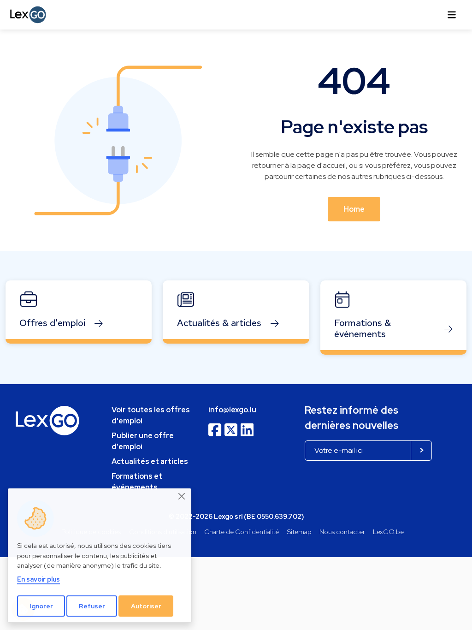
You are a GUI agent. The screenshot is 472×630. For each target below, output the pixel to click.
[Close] (182, 496)
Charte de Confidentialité (241, 531)
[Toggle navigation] (452, 15)
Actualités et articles (150, 461)
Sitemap (299, 531)
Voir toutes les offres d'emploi (151, 415)
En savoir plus (38, 579)
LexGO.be (388, 531)
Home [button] (354, 209)
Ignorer (41, 606)
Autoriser (146, 606)
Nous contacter (342, 531)
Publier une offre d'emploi (143, 441)
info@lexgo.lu (232, 410)
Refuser (92, 606)
